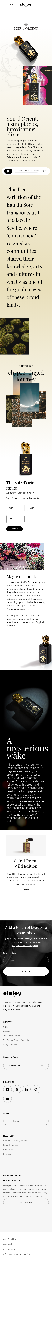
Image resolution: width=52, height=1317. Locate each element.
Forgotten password (12, 1145)
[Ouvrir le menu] (5, 5)
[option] (15, 508)
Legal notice (8, 1244)
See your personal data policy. (25, 946)
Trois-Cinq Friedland (11, 1036)
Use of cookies (9, 1239)
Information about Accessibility (16, 1254)
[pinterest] (36, 1089)
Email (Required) (9, 953)
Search (16, 1121)
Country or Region (11, 1057)
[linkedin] (26, 1089)
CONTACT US (26, 1202)
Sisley (5, 1027)
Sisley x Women (10, 1044)
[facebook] (7, 1089)
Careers (6, 1031)
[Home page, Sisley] (25, 5)
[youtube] (7, 1099)
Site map (7, 1154)
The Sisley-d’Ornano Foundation (17, 1040)
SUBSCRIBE (26, 971)
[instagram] (17, 1089)
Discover (14, 529)
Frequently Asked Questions (15, 1141)
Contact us (8, 1149)
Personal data (9, 1249)
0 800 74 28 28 (11, 1180)
